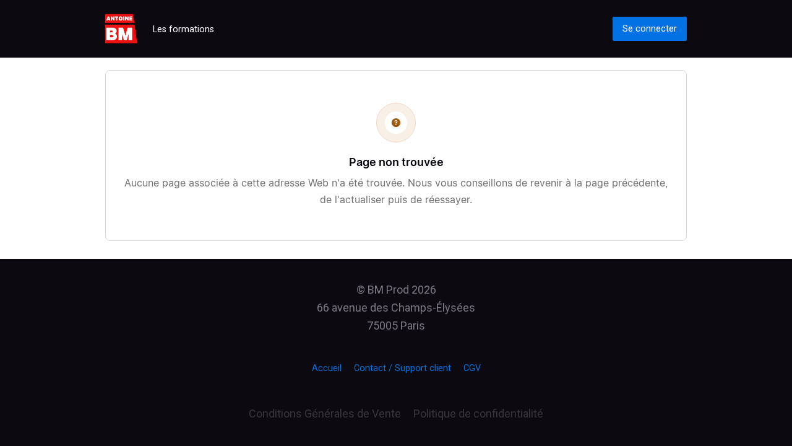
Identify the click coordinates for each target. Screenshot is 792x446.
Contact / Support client (402, 368)
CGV (472, 368)
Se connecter (649, 29)
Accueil (327, 368)
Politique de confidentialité (478, 413)
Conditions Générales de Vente (325, 413)
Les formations (183, 29)
